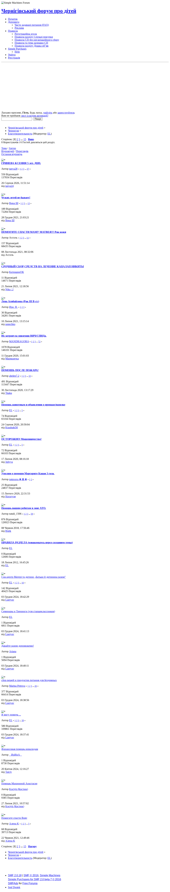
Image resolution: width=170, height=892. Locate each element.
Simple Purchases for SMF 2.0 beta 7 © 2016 (34, 879)
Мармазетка (12, 358)
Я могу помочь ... (11, 714)
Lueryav (9, 599)
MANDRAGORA (19, 341)
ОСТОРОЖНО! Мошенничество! (21, 439)
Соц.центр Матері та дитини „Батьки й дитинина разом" (33, 577)
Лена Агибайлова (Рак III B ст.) (20, 301)
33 (30, 376)
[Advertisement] (85, 87)
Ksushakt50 (11, 427)
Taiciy (8, 772)
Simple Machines (50, 875)
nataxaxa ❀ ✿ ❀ (18, 479)
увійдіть (47, 112)
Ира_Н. (13, 307)
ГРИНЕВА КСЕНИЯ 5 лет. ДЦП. (21, 163)
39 (23, 720)
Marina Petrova (17, 685)
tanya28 (13, 168)
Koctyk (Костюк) (18, 789)
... (22, 139)
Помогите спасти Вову (14, 818)
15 (24, 139)
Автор (12, 148)
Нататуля (10, 496)
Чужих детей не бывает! (15, 197)
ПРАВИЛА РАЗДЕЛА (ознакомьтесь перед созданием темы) (37, 542)
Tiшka (8, 393)
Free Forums (30, 883)
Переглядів (22, 151)
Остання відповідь (11, 154)
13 (29, 203)
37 (28, 169)
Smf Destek (14, 887)
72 (39, 341)
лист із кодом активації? (34, 115)
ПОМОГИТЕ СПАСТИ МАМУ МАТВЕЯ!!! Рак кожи (33, 232)
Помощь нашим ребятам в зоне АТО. (23, 508)
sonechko (10, 324)
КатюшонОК (16, 272)
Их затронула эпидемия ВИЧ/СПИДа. (23, 335)
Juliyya (9, 461)
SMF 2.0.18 (15, 875)
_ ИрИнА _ (15, 754)
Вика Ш (13, 203)
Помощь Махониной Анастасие (19, 783)
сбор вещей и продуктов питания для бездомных (29, 680)
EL (49, 133)
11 (28, 238)
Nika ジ (9, 289)
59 (32, 514)
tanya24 (9, 186)
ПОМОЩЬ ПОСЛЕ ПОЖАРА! (20, 370)
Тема (4, 148)
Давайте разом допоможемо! (17, 645)
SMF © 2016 (31, 875)
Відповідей (7, 151)
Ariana (12, 651)
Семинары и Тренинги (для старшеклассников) (28, 611)
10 (23, 582)
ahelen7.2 (14, 375)
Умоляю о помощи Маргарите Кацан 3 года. (27, 473)
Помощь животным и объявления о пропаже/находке (33, 404)
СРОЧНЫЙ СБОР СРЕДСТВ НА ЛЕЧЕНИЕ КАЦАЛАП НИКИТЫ (42, 266)
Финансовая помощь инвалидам (19, 749)
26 (36, 686)
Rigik (8, 531)
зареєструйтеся (65, 112)
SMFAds (13, 883)
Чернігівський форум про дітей (38, 11)
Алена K (14, 823)
